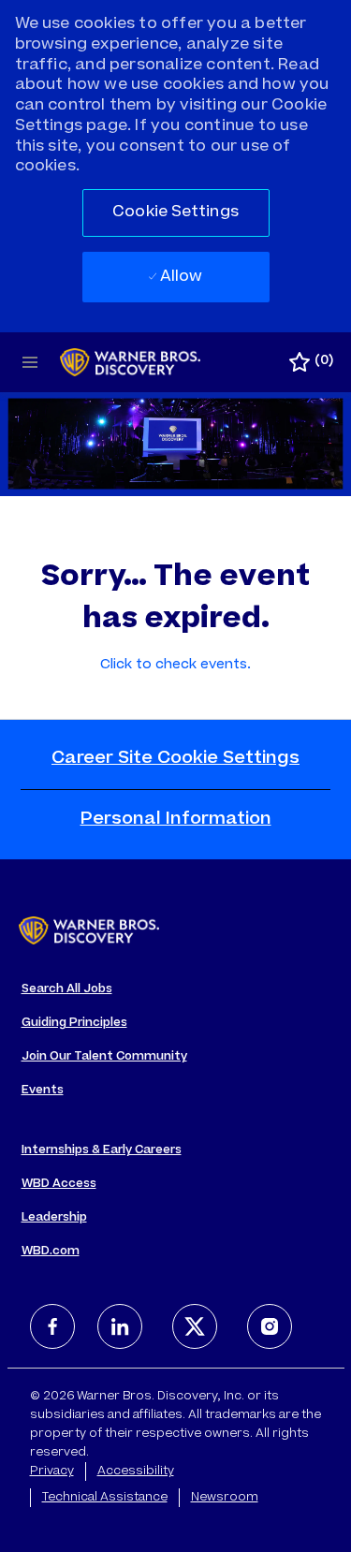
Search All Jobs (67, 989)
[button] (176, 213)
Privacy (52, 1471)
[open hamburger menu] (30, 362)
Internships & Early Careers (102, 1150)
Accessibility (135, 1471)
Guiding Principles (74, 1023)
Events (43, 1090)
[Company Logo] (130, 363)
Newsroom (224, 1497)
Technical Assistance (105, 1497)
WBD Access (59, 1184)
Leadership (54, 1217)
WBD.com (51, 1251)
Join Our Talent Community (104, 1056)
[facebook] (52, 1326)
